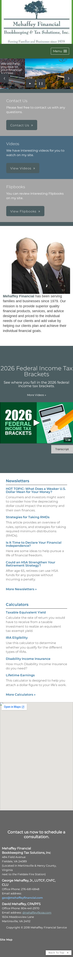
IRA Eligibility (17, 637)
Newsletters (17, 480)
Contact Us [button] (19, 125)
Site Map (6, 939)
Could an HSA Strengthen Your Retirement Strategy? (30, 563)
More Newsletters (21, 589)
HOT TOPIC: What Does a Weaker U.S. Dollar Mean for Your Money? (36, 490)
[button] (60, 51)
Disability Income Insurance (28, 659)
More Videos (36, 395)
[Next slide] (68, 78)
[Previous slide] (4, 78)
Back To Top (56, 952)
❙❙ (40, 83)
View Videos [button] (20, 168)
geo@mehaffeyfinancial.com (22, 897)
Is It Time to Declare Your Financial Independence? (34, 544)
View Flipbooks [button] (23, 211)
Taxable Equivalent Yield (26, 612)
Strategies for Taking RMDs (27, 517)
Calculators (17, 604)
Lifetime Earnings (20, 675)
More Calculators (21, 694)
